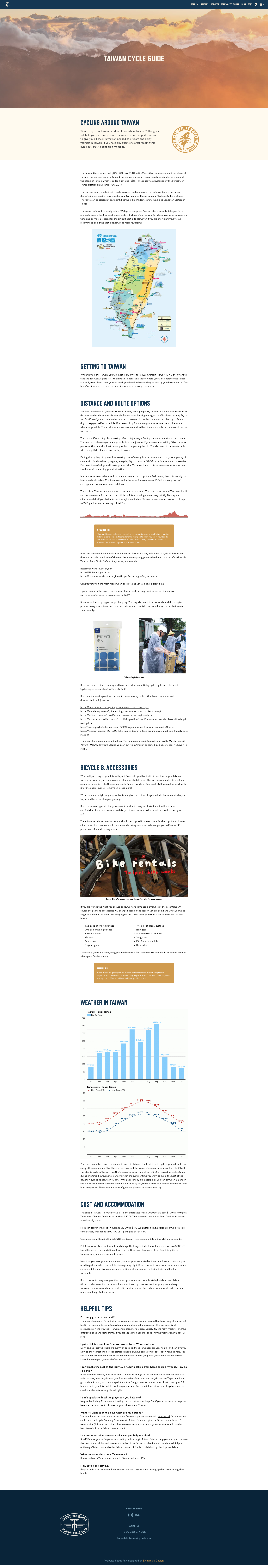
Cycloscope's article (90, 689)
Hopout (97, 1269)
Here (163, 1443)
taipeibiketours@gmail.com (134, 1538)
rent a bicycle (178, 795)
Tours (194, 4)
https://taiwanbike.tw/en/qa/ (96, 569)
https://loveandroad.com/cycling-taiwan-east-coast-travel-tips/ (114, 707)
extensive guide (104, 1390)
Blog (243, 4)
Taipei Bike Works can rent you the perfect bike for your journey (134, 899)
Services (215, 4)
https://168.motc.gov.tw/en (95, 573)
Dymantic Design (153, 1560)
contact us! (164, 1416)
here (82, 1405)
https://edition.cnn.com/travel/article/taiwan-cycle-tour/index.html (116, 715)
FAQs (250, 4)
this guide (170, 1250)
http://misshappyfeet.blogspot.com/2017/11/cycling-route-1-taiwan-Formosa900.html (127, 727)
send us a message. (113, 146)
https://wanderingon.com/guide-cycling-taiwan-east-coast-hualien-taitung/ (120, 711)
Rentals (204, 4)
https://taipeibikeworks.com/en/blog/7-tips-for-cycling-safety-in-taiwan (118, 576)
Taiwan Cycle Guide (230, 4)
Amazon (139, 745)
